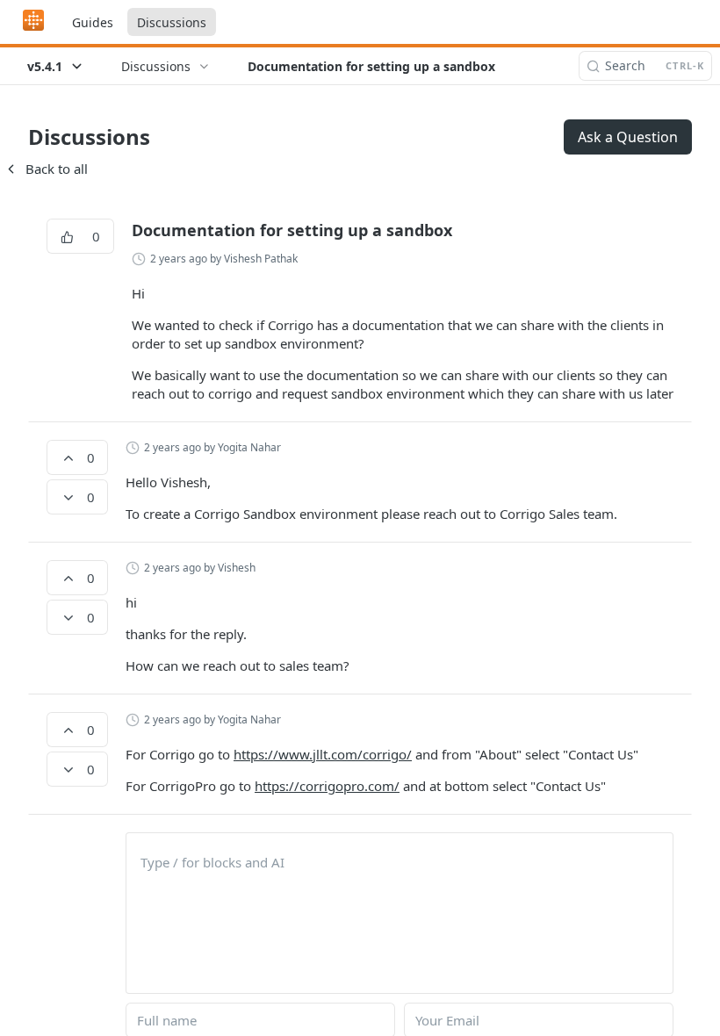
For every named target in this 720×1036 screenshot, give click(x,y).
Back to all (45, 168)
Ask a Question (628, 137)
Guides (92, 22)
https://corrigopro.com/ (327, 786)
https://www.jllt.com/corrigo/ (323, 754)
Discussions (171, 22)
